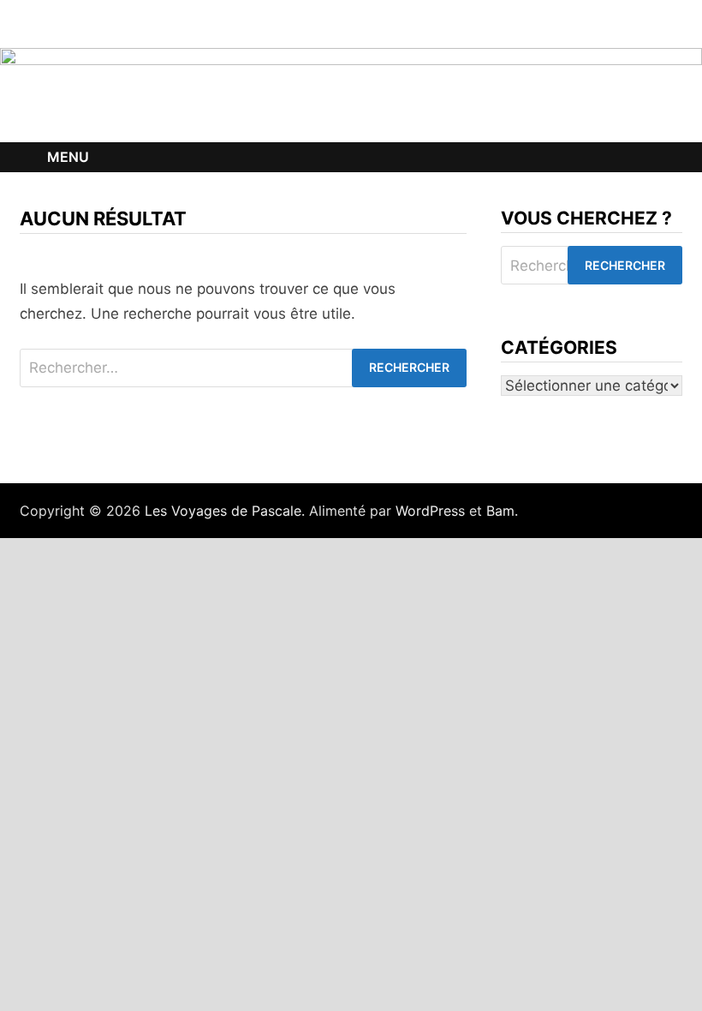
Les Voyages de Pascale (223, 510)
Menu (68, 156)
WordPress (430, 510)
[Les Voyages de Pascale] (351, 94)
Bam (500, 510)
